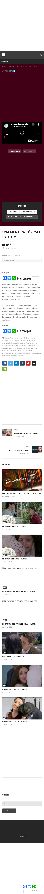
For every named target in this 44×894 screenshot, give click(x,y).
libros (19, 350)
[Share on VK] (34, 363)
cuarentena (12, 348)
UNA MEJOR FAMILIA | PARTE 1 (14, 722)
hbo (8, 350)
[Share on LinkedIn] (16, 363)
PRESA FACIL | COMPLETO (13, 657)
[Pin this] (28, 363)
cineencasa (35, 345)
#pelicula (10, 345)
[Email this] (4, 369)
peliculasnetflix (21, 353)
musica (13, 353)
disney (19, 348)
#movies (34, 343)
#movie (28, 343)
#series (23, 345)
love (26, 350)
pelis (28, 353)
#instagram (21, 343)
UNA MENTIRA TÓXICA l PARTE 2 (23, 217)
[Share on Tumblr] (22, 363)
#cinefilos (26, 338)
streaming (14, 356)
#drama (16, 340)
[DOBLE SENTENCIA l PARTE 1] (22, 450)
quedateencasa (36, 353)
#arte (16, 338)
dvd (30, 348)
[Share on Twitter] (10, 363)
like (23, 350)
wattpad (21, 356)
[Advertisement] (22, 25)
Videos (17, 255)
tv (18, 356)
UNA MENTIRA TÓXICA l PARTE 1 (22, 212)
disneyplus (24, 348)
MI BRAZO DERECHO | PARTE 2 (14, 526)
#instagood (14, 343)
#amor (12, 338)
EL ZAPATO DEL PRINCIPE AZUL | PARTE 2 (19, 591)
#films (33, 340)
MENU (5, 62)
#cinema (32, 338)
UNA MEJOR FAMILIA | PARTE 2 (14, 689)
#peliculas (17, 345)
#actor (7, 338)
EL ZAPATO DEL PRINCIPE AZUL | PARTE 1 (19, 624)
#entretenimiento (25, 340)
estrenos (35, 348)
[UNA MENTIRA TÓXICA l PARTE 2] (22, 480)
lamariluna (13, 350)
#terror (29, 345)
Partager (24, 278)
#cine (20, 338)
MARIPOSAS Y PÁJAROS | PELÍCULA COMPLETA (21, 494)
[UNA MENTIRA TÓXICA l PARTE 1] (22, 433)
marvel (30, 350)
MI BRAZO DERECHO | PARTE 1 (14, 559)
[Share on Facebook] (4, 363)
